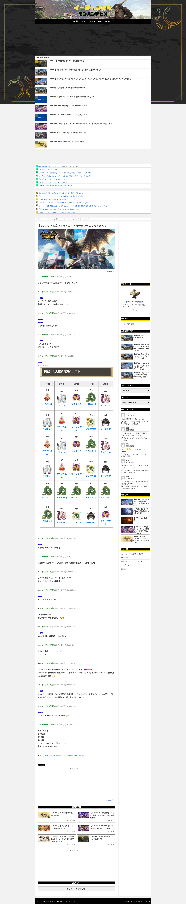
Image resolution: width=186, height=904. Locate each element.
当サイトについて (48, 901)
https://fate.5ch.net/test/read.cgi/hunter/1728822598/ (64, 755)
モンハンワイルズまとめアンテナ (134, 554)
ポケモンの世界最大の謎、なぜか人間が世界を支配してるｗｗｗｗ (61, 193)
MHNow (42, 765)
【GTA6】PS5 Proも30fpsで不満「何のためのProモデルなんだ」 (61, 209)
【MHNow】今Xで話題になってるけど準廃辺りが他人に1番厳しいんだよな (64, 173)
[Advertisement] (93, 38)
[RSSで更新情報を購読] (136, 310)
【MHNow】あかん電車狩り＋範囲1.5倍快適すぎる (56, 185)
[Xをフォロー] (134, 310)
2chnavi (124, 569)
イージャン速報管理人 (135, 301)
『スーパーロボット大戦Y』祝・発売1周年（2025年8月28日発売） (61, 196)
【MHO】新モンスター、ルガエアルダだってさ (54, 179)
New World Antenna (128, 558)
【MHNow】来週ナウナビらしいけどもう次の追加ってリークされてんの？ (64, 176)
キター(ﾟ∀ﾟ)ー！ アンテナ (131, 561)
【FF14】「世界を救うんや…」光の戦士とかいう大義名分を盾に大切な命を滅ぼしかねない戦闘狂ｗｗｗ (75, 206)
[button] (147, 324)
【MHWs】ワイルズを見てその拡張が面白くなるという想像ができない (63, 203)
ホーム (39, 901)
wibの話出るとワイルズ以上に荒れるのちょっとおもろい (58, 166)
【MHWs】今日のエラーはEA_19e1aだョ (52, 182)
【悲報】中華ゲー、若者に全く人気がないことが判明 (56, 199)
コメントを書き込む (76, 889)
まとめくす (125, 565)
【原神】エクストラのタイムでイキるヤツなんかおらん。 (58, 212)
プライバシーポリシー (72, 901)
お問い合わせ (60, 901)
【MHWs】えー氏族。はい (47, 169)
